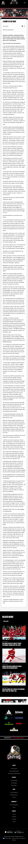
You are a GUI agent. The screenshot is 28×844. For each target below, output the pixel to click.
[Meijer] (19, 723)
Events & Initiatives (14, 804)
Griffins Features (14, 794)
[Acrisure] (9, 712)
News (14, 807)
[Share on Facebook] (22, 26)
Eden (15, 840)
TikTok (14, 821)
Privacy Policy (8, 838)
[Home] (3, 3)
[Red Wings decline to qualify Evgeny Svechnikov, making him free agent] (14, 633)
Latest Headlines (14, 792)
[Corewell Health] (9, 718)
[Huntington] (9, 723)
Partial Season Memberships (14, 773)
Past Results (14, 785)
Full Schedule (14, 782)
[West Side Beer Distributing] (14, 729)
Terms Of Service (15, 838)
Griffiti (14, 797)
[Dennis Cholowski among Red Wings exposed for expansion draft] (14, 656)
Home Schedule (14, 780)
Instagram (14, 819)
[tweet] (24, 26)
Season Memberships (14, 771)
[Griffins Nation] (14, 701)
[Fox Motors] (19, 718)
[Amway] (19, 712)
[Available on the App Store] (9, 832)
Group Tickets (14, 768)
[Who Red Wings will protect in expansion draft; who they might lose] (14, 679)
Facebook (14, 816)
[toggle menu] (25, 3)
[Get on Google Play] (19, 832)
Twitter (14, 814)
